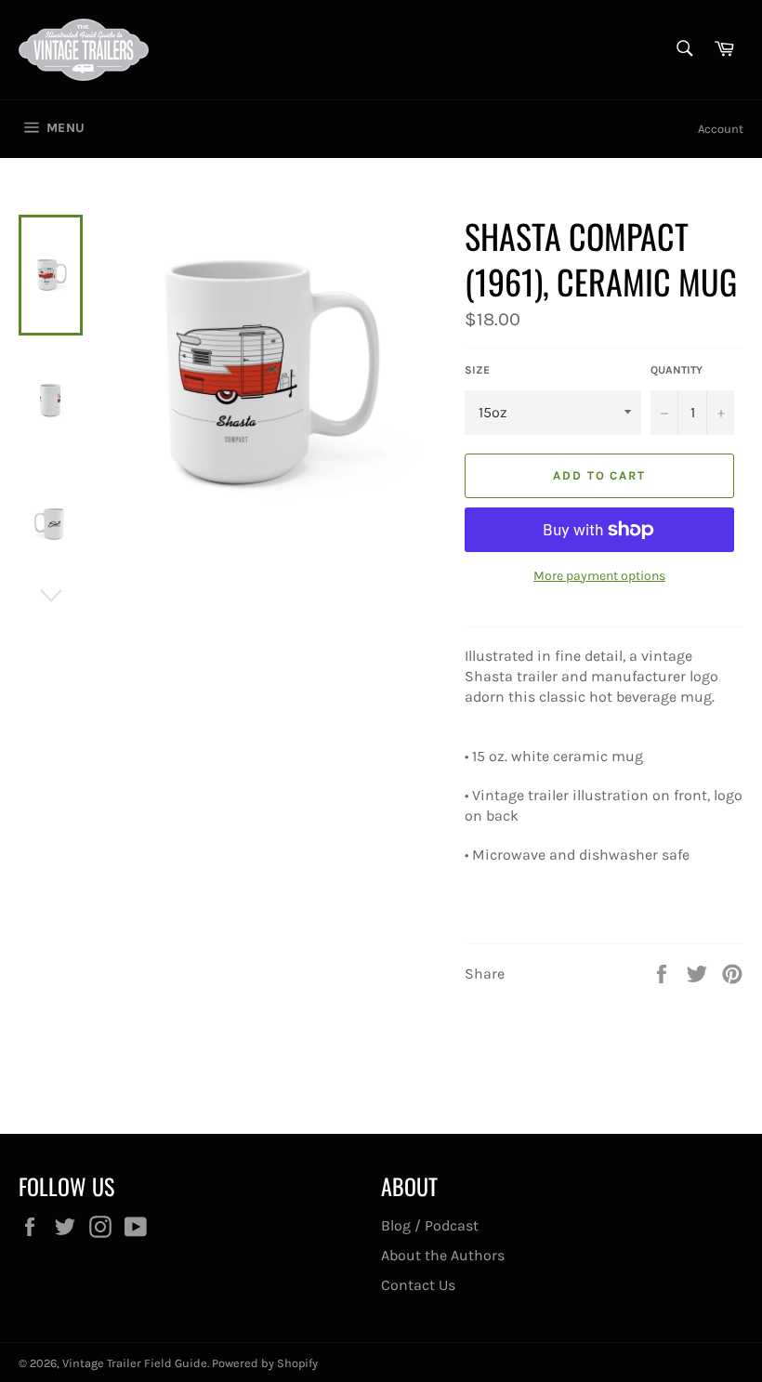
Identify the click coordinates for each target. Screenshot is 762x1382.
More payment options (599, 576)
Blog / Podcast (430, 1225)
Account (720, 129)
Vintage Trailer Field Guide (134, 1363)
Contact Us (418, 1285)
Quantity (676, 369)
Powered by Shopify (265, 1363)
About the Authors (443, 1255)
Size (477, 369)
